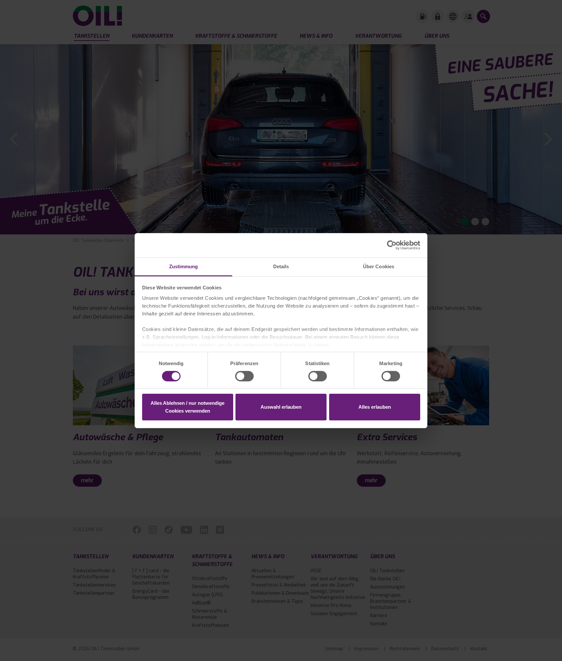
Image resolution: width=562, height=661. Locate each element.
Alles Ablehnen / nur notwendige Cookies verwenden (187, 407)
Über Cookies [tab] (378, 266)
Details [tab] (281, 266)
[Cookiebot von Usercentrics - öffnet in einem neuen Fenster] (391, 245)
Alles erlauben (374, 407)
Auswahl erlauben (281, 407)
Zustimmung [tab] (183, 266)
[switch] (244, 376)
